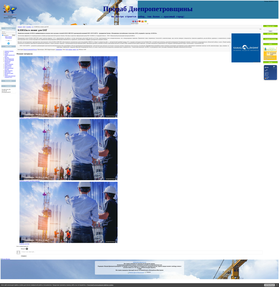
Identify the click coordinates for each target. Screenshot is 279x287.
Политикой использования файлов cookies (100, 285)
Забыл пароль (8, 36)
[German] (139, 21)
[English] (133, 21)
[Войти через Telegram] (8, 43)
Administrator (59, 49)
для (77, 49)
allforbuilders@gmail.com (139, 262)
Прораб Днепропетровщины (148, 8)
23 (32, 26)
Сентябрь (28, 26)
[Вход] (27, 249)
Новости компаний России (30, 49)
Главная (20, 26)
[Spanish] (142, 21)
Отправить (24, 256)
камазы (70, 49)
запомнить (6, 35)
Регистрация (8, 38)
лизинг (74, 49)
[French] (136, 21)
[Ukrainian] (145, 21)
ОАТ (67, 49)
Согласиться (269, 285)
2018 (24, 26)
